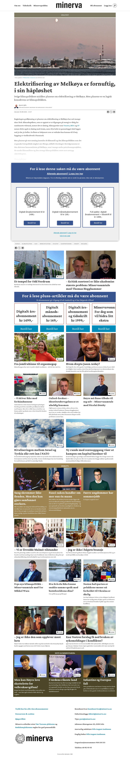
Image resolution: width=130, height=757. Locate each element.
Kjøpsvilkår (20, 719)
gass (35, 243)
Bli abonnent (96, 5)
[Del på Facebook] (108, 111)
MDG (72, 126)
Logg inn (108, 5)
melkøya (84, 243)
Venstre (66, 126)
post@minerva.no (87, 719)
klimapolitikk (27, 243)
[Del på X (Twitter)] (111, 111)
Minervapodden (40, 5)
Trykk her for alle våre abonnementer (31, 709)
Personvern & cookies (24, 714)
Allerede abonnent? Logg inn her (65, 173)
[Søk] (115, 5)
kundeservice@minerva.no (100, 709)
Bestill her (32, 223)
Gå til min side (65, 236)
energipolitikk (45, 243)
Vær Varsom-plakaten (45, 724)
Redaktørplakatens (23, 727)
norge (17, 243)
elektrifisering (66, 243)
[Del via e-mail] (114, 111)
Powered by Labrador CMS (65, 754)
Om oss (17, 5)
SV (78, 126)
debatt (76, 243)
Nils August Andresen (101, 729)
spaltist (55, 243)
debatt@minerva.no (97, 714)
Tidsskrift (27, 5)
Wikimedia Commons (29, 77)
